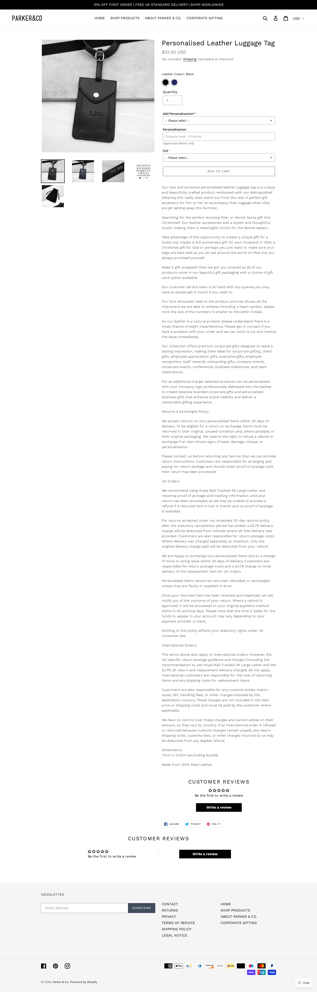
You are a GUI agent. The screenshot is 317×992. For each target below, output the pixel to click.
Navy (174, 82)
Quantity (170, 92)
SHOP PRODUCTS (235, 910)
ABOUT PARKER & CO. (239, 917)
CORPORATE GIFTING (239, 923)
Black (165, 82)
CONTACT (170, 904)
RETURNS (170, 910)
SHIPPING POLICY (176, 929)
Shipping (189, 59)
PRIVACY (169, 917)
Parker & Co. (61, 982)
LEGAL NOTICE (174, 935)
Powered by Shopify (83, 982)
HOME (226, 904)
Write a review (218, 807)
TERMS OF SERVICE (178, 923)
